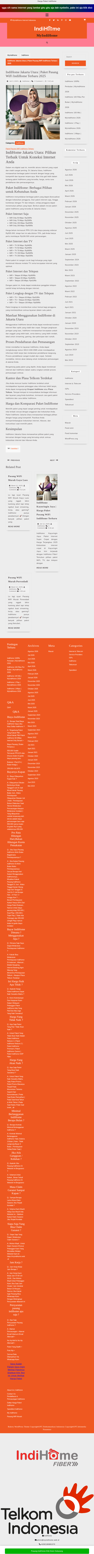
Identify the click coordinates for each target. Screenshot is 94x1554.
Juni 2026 (69, 180)
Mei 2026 (69, 185)
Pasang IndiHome (14, 882)
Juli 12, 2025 (44, 524)
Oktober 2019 (71, 339)
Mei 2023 (69, 270)
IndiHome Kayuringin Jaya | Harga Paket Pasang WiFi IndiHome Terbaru (47, 510)
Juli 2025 (69, 233)
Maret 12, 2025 (16, 485)
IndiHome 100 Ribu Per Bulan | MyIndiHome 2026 (75, 102)
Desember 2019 (72, 328)
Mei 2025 (69, 244)
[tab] (47, 15)
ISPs (67, 389)
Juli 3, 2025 (13, 81)
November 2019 (72, 334)
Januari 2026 (70, 207)
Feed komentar (71, 433)
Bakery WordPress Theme (18, 1427)
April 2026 (69, 191)
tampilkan (14, 448)
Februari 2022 (71, 297)
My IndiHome (12, 1413)
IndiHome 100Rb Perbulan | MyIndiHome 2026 (75, 86)
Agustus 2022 (71, 286)
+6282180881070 (48, 1544)
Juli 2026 (69, 175)
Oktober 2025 (71, 223)
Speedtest (69, 399)
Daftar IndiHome (17, 726)
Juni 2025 (69, 238)
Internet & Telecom (73, 383)
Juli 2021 (69, 302)
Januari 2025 (70, 254)
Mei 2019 (69, 360)
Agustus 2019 (71, 350)
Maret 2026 (70, 196)
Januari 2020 (70, 323)
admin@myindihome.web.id (48, 1540)
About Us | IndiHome (15, 1390)
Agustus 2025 (71, 228)
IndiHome (25, 55)
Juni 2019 (69, 355)
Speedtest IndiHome (14, 1409)
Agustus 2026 (71, 170)
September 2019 (72, 344)
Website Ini (11, 1168)
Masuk (68, 423)
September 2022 (72, 281)
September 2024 (72, 260)
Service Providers (72, 394)
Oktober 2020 (71, 318)
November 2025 (72, 217)
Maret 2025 (70, 249)
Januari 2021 (70, 312)
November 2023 (72, 265)
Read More (14, 526)
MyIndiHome (47, 35)
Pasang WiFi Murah (14, 1416)
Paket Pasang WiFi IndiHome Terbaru (20, 149)
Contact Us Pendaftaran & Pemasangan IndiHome (16, 1396)
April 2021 (69, 307)
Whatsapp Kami (13, 1359)
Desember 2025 (72, 212)
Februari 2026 (71, 201)
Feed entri (69, 428)
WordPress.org (71, 439)
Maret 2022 (70, 291)
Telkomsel (69, 405)
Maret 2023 (70, 275)
